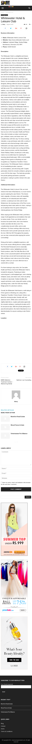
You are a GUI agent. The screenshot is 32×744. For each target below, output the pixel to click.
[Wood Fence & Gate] (5, 427)
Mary (3, 24)
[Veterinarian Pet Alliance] (5, 436)
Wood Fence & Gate (17, 425)
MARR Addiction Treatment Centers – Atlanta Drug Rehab (7, 382)
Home (2, 12)
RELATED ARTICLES (7, 410)
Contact (3, 726)
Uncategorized (9, 12)
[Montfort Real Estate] (5, 419)
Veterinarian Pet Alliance (19, 433)
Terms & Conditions (6, 731)
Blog (2, 723)
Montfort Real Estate (18, 416)
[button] (29, 8)
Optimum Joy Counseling (23, 380)
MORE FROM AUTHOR (8, 412)
